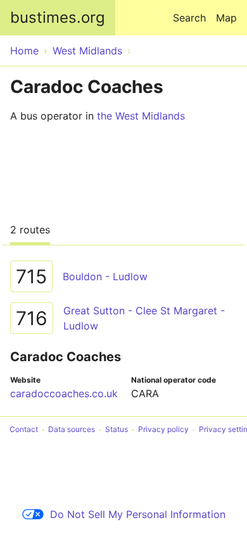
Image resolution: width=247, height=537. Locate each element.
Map (226, 17)
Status (116, 430)
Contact (24, 430)
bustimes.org (57, 17)
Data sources (71, 430)
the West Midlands (141, 115)
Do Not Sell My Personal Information (137, 514)
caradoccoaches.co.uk (64, 393)
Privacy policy (163, 430)
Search (189, 17)
